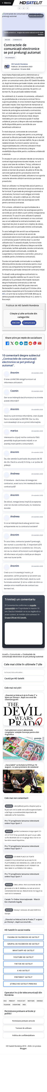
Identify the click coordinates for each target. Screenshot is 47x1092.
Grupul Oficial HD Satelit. (16, 617)
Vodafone (16, 1005)
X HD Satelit (23, 970)
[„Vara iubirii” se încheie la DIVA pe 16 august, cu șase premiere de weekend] (23, 781)
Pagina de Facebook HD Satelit (23, 937)
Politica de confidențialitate (23, 1035)
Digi (5, 1001)
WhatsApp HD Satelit (24, 950)
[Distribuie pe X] (12, 344)
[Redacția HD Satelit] (7, 66)
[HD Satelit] (30, 2)
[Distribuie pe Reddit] (30, 344)
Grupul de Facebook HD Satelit (23, 944)
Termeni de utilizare (24, 1028)
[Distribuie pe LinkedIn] (26, 344)
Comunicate (17, 40)
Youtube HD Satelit (23, 957)
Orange (40, 1001)
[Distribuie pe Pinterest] (35, 344)
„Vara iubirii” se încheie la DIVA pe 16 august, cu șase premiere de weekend (21, 766)
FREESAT (12, 1001)
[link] (23, 709)
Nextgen (31, 1001)
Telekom (7, 1005)
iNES (24, 1005)
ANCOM (7, 40)
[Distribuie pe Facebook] (7, 344)
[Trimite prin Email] (39, 344)
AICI (3, 294)
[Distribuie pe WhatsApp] (16, 344)
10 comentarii (10, 58)
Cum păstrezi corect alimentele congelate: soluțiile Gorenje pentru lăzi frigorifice (22, 732)
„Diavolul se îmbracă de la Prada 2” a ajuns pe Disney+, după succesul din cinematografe (21, 697)
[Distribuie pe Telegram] (21, 344)
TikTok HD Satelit (23, 964)
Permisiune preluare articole (23, 1021)
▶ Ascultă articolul (36, 16)
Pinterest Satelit (23, 977)
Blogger (23, 1048)
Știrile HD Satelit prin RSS (23, 984)
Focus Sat (21, 1001)
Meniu (6, 2)
